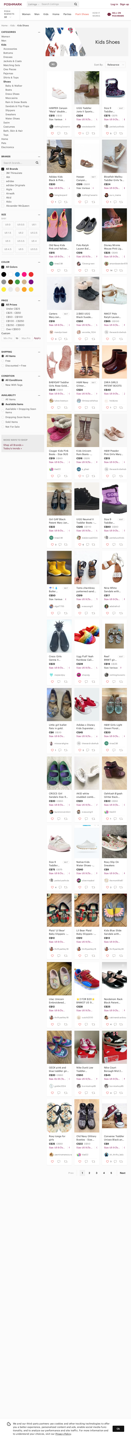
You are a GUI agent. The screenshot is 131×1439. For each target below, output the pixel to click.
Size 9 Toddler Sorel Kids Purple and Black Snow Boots (110, 521)
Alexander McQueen (17, 205)
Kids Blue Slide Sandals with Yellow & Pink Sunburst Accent (113, 932)
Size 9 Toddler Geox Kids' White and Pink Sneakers (55, 863)
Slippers (10, 110)
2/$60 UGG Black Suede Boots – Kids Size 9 (86, 315)
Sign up (124, 4)
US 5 (21, 249)
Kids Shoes (23, 25)
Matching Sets (11, 65)
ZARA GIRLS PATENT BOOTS (113, 384)
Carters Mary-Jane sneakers (54, 315)
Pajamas (8, 73)
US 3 (7, 241)
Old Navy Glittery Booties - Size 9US (86, 1138)
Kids (46, 14)
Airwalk (9, 193)
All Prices (11, 304)
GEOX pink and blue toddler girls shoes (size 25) (59, 1069)
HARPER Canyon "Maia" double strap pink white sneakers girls (58, 110)
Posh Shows (82, 14)
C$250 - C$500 (15, 325)
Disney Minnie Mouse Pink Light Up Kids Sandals (113, 247)
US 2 (21, 232)
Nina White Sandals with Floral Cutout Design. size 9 (112, 589)
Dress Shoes (12, 93)
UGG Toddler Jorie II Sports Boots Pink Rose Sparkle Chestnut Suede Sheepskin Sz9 (86, 110)
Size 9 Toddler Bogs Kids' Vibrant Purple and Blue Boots (110, 110)
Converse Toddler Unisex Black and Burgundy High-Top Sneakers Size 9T (114, 1138)
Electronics (7, 147)
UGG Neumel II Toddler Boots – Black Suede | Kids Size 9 (85, 521)
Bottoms (8, 52)
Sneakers (10, 114)
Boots (8, 89)
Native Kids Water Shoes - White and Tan (84, 863)
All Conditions (13, 380)
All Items (10, 356)
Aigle (8, 189)
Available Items (14, 404)
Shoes (7, 81)
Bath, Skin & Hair (13, 130)
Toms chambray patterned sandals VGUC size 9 (86, 589)
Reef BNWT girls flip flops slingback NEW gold (110, 658)
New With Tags (14, 384)
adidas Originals (15, 185)
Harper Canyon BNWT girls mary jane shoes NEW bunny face (82, 178)
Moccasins (11, 98)
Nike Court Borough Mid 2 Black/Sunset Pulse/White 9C (113, 1069)
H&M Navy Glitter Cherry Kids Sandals (82, 384)
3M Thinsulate (13, 173)
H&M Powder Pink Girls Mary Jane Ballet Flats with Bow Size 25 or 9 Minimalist (113, 452)
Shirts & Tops (11, 77)
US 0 (7, 224)
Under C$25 (13, 308)
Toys (6, 134)
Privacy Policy (63, 1433)
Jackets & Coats (12, 61)
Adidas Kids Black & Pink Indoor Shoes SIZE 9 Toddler (57, 178)
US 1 (34, 224)
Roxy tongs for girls (57, 1138)
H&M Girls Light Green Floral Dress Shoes (113, 726)
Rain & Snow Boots (16, 102)
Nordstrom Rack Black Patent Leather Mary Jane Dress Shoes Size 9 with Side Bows (114, 1001)
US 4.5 (7, 249)
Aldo (8, 201)
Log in (114, 4)
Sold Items (11, 421)
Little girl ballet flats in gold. (58, 726)
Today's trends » (12, 448)
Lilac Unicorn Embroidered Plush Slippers (57, 1001)
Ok (118, 1428)
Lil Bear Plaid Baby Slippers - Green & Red (85, 932)
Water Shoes (12, 118)
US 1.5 (8, 232)
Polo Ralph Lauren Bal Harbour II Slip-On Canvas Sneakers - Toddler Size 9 (85, 247)
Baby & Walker (13, 85)
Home (56, 14)
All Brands (11, 168)
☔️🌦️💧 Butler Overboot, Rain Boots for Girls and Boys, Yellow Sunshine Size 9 (55, 589)
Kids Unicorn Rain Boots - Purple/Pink (83, 452)
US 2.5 (34, 232)
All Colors (11, 266)
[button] (34, 4)
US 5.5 (34, 249)
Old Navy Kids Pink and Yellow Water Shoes (58, 247)
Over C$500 (13, 329)
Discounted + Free (15, 365)
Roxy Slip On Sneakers (111, 863)
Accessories (10, 48)
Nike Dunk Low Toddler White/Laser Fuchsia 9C (84, 1069)
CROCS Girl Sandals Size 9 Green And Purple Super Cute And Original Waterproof (57, 795)
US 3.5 (20, 241)
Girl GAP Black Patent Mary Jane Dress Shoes (58, 521)
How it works (96, 14)
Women (26, 14)
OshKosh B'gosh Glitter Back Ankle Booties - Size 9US (113, 795)
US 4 (34, 241)
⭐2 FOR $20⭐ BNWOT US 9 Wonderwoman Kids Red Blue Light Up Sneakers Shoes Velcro (85, 1001)
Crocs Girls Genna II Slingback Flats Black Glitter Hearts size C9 (58, 658)
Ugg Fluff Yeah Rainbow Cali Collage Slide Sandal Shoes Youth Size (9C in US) (86, 658)
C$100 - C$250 (15, 321)
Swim (6, 122)
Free (8, 360)
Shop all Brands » (13, 445)
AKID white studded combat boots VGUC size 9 (86, 795)
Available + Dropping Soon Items (20, 410)
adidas (9, 181)
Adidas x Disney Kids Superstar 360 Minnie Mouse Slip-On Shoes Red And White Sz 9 (85, 726)
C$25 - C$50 (13, 312)
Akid (8, 197)
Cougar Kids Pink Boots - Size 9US (58, 452)
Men (36, 14)
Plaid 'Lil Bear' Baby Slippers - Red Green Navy (58, 932)
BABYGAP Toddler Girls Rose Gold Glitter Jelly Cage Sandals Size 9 (59, 384)
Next (122, 1172)
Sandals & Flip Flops (17, 106)
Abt (7, 177)
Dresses (7, 57)
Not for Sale (12, 426)
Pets (3, 143)
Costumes (9, 126)
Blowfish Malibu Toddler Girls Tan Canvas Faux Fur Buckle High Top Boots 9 (114, 178)
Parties (67, 14)
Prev (71, 1172)
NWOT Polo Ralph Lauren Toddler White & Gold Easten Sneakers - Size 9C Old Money (113, 315)
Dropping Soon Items (17, 417)
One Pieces (9, 69)
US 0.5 (20, 224)
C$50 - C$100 (14, 316)
